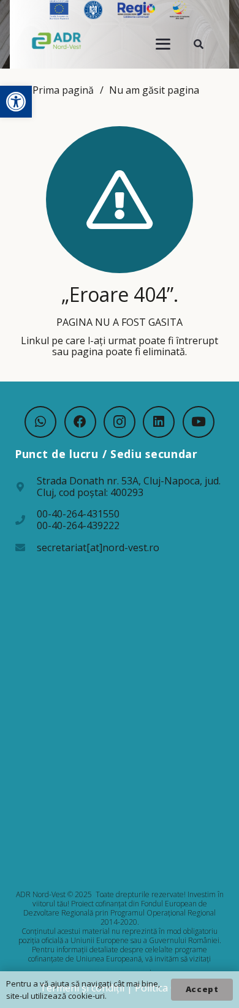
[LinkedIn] (159, 422)
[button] (16, 102)
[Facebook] (80, 422)
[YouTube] (198, 422)
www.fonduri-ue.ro (119, 968)
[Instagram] (119, 422)
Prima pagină (63, 90)
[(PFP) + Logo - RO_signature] (56, 40)
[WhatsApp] (40, 422)
